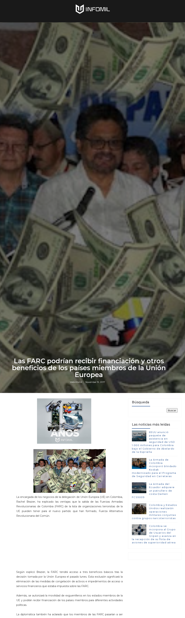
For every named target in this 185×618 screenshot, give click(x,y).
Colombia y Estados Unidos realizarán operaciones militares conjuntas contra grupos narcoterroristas (154, 511)
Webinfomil (76, 382)
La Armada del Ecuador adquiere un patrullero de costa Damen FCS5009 (153, 490)
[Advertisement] (69, 545)
